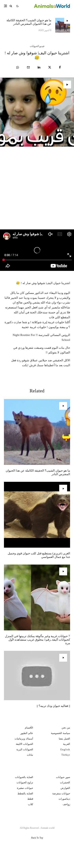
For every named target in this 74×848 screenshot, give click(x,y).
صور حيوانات (63, 777)
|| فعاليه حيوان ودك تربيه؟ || (53, 705)
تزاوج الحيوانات (25, 782)
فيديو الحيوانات (37, 46)
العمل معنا (64, 738)
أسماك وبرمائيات (24, 738)
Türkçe (65, 754)
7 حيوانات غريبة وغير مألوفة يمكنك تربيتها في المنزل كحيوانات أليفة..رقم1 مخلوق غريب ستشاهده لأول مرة (37, 640)
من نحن (66, 727)
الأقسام (29, 727)
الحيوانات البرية (24, 749)
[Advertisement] (37, 191)
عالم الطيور (26, 733)
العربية (66, 743)
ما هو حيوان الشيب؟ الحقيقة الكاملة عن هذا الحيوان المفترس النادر (29, 22)
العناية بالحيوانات (24, 777)
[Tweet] (49, 67)
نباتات (30, 754)
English (65, 749)
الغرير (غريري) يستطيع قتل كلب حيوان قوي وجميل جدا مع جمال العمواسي (39, 555)
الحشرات (65, 782)
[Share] (60, 67)
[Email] (28, 67)
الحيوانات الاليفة (24, 743)
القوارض (65, 787)
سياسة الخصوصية (60, 733)
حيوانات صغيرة (25, 787)
